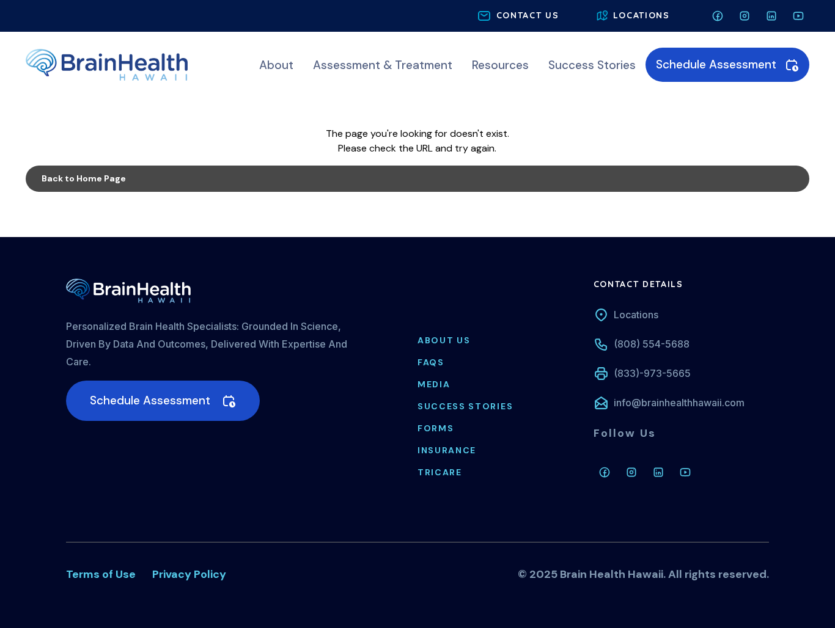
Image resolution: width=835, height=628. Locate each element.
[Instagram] (631, 472)
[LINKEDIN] (771, 16)
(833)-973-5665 (652, 373)
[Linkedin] (658, 472)
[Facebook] (605, 472)
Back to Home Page (84, 178)
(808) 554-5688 (652, 344)
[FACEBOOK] (718, 16)
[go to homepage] (107, 63)
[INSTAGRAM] (745, 16)
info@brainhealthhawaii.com (679, 402)
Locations (636, 315)
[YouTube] (685, 472)
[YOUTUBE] (798, 16)
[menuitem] (276, 65)
